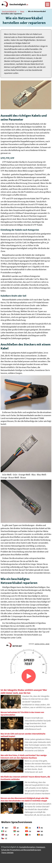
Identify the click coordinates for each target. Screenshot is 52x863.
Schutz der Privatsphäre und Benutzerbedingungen (21, 850)
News (22, 11)
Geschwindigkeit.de (9, 11)
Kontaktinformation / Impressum (32, 847)
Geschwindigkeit (18, 4)
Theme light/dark (7, 853)
